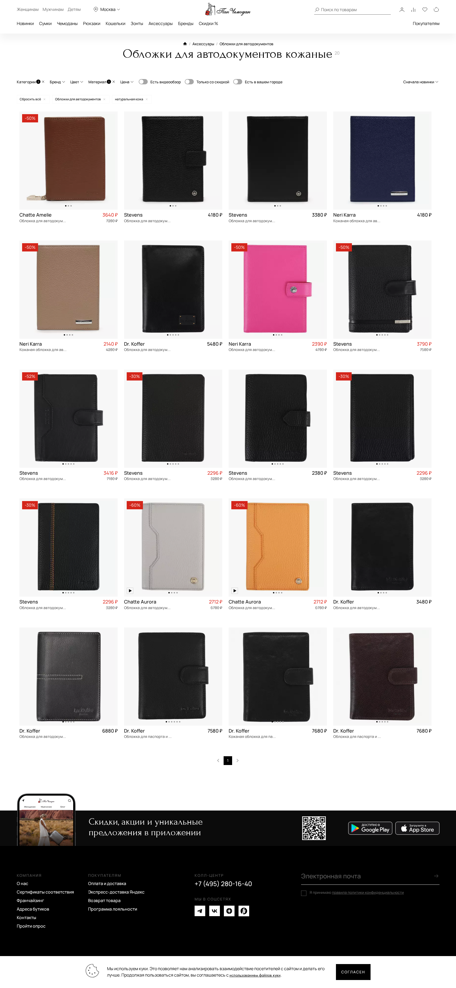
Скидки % (208, 23)
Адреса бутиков (33, 909)
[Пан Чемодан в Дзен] (229, 911)
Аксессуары (161, 23)
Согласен (353, 971)
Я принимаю (357, 892)
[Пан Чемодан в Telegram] (200, 911)
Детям (74, 9)
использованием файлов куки (255, 975)
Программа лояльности (112, 909)
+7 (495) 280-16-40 (223, 883)
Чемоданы (67, 23)
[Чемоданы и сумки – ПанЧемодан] (227, 9)
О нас (22, 883)
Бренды (186, 23)
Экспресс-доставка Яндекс (116, 892)
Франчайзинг (30, 900)
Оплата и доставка (107, 883)
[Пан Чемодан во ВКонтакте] (214, 911)
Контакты (26, 917)
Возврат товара (104, 900)
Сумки (45, 23)
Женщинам (28, 9)
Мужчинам (53, 9)
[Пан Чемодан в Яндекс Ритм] (244, 911)
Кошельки (115, 23)
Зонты (137, 23)
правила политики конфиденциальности (368, 892)
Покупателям (426, 23)
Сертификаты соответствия (45, 892)
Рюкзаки (91, 23)
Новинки (25, 23)
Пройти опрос (31, 926)
